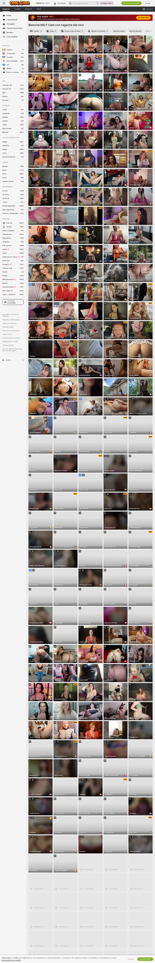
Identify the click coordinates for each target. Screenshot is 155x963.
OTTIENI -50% (143, 18)
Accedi (147, 3)
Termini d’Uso (7, 334)
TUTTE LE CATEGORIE (11, 302)
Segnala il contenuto (9, 323)
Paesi (52, 31)
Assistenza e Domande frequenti (10, 315)
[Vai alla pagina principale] (20, 3)
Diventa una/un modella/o (11, 338)
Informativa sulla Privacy (10, 331)
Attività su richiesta (98, 31)
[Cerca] (97, 3)
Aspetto (36, 31)
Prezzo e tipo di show (73, 31)
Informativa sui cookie (11, 960)
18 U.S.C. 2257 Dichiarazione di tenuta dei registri (12, 349)
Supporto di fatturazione (10, 320)
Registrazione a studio (10, 341)
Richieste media (8, 327)
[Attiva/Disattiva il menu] (4, 3)
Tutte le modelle (8, 345)
